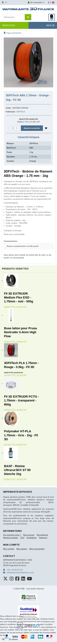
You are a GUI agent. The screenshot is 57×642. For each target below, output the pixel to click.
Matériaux (11, 148)
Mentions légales (10, 538)
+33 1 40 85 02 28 (14, 570)
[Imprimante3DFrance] (28, 9)
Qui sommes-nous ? (12, 535)
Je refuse (13, 639)
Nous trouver (28, 535)
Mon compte (8, 549)
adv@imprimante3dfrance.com (19, 572)
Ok (3, 639)
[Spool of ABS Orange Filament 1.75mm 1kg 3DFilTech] (28, 62)
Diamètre (11, 157)
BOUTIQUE (9, 25)
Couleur (10, 161)
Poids (9, 152)
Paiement (43, 538)
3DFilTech (20, 112)
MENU (49, 25)
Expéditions (32, 538)
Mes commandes (36, 549)
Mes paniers (21, 549)
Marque (10, 143)
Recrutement (42, 535)
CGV (22, 538)
